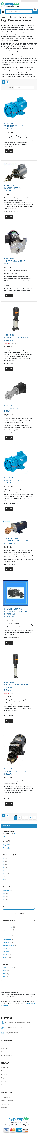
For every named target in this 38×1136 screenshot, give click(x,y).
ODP (6, 971)
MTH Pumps (8, 936)
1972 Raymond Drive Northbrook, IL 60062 (18, 1022)
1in (5, 893)
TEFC (6, 974)
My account (5, 1048)
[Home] (10, 3)
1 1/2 (6, 873)
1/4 (5, 858)
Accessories (5, 1067)
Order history (5, 1052)
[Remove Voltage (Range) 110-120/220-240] (14, 833)
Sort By (11, 87)
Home (3, 17)
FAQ (2, 1078)
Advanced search (6, 1055)
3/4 (5, 867)
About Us (4, 1107)
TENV (5, 977)
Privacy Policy (5, 1097)
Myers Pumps (8, 942)
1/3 (5, 861)
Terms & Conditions (7, 1100)
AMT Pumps (7, 924)
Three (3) (7, 848)
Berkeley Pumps (9, 927)
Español (3, 1081)
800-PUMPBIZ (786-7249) (19, 1122)
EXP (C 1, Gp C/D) (9, 968)
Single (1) (7, 845)
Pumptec (6, 951)
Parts (3, 1071)
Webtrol (7, 957)
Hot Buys (4, 1074)
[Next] (34, 818)
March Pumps (8, 933)
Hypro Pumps (8, 930)
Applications (12, 17)
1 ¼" (5, 896)
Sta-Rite (7, 954)
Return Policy (5, 1104)
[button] (7, 151)
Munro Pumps (8, 939)
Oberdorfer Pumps (10, 945)
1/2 (5, 864)
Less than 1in (8, 890)
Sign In (35, 1)
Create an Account (27, 1)
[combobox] (19, 11)
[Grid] (7, 82)
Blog (2, 1085)
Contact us (4, 1045)
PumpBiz (6, 948)
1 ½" (5, 899)
